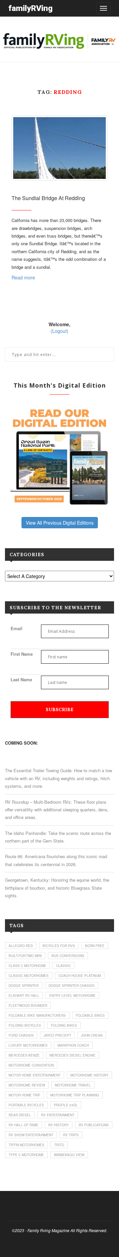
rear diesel (20, 1115)
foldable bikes (90, 1015)
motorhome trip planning (74, 1095)
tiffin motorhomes (26, 1145)
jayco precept (57, 1035)
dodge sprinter (24, 985)
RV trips (71, 1135)
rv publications (94, 1125)
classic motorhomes (29, 975)
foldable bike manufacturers (37, 1015)
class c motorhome (27, 965)
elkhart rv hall (24, 995)
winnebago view (69, 1154)
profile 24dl (66, 1105)
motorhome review (27, 1085)
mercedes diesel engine (73, 1055)
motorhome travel (73, 1085)
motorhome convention (31, 1065)
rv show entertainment (31, 1135)
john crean (91, 1035)
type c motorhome (26, 1154)
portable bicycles (26, 1105)
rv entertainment (57, 1115)
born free (94, 945)
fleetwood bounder (28, 1005)
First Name (22, 654)
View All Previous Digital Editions (60, 522)
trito (59, 1145)
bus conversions (68, 955)
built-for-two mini (25, 955)
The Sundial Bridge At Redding (48, 198)
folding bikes (64, 1025)
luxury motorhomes (28, 1045)
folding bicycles (25, 1025)
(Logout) (59, 331)
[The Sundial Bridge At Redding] (59, 148)
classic (63, 965)
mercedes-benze (24, 1055)
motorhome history (89, 1075)
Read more (23, 277)
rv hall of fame (23, 1125)
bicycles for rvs (59, 945)
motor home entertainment (34, 1075)
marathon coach (73, 1045)
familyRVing (30, 8)
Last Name (21, 679)
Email (16, 628)
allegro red (21, 945)
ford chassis (21, 1035)
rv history (58, 1125)
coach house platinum (80, 975)
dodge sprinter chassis (72, 985)
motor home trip (24, 1095)
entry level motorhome (72, 995)
